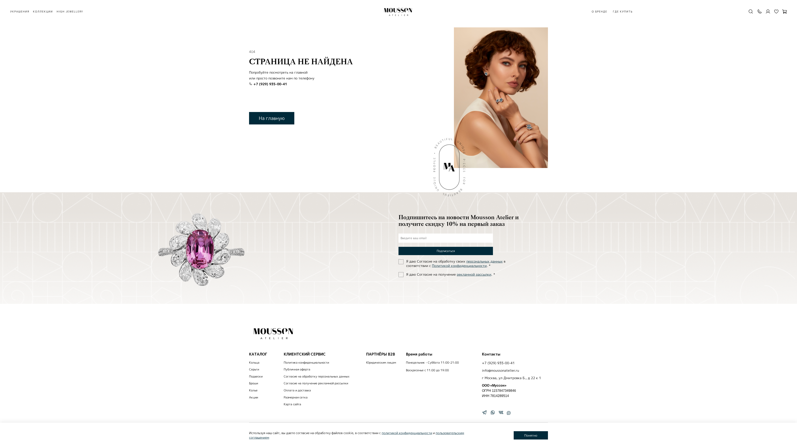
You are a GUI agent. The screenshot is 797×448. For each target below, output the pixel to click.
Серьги (254, 369)
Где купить (623, 11)
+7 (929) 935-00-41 (269, 84)
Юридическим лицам (381, 362)
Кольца (254, 362)
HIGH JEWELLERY (70, 11)
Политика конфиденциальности (306, 362)
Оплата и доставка (297, 390)
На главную (272, 118)
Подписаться (446, 251)
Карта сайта (292, 404)
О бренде (599, 11)
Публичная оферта (297, 369)
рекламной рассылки (474, 274)
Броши (253, 383)
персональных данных (484, 261)
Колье (253, 390)
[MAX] (509, 413)
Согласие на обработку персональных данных (317, 376)
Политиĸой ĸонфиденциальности (459, 265)
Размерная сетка (296, 397)
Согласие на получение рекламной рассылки (316, 383)
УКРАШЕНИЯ (19, 11)
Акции (253, 397)
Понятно (530, 435)
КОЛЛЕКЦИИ (43, 11)
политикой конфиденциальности (407, 433)
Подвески (256, 376)
